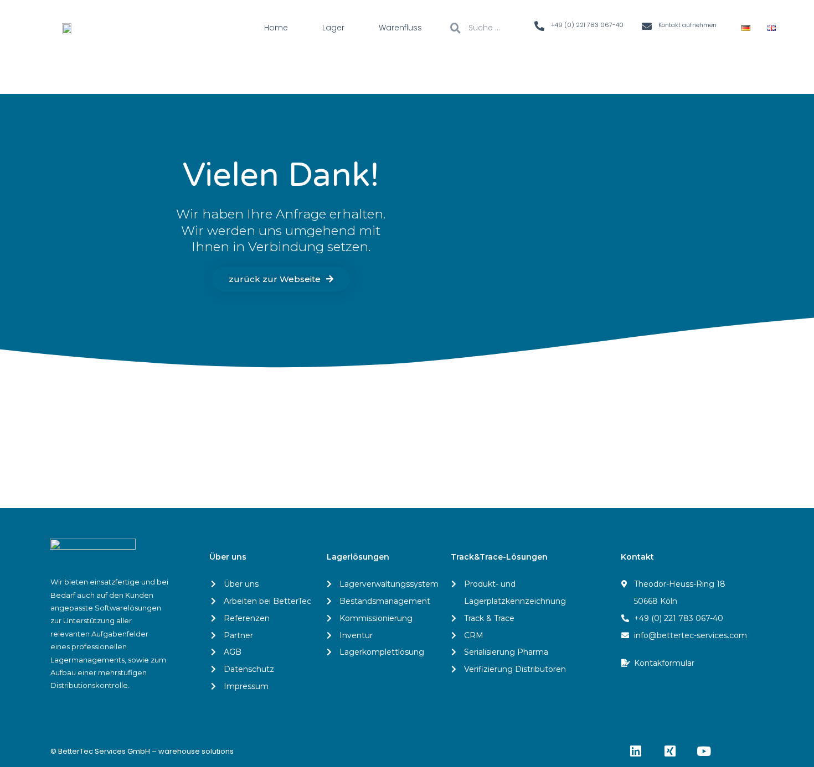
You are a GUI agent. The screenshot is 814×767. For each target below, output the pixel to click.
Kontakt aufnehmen (687, 24)
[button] (281, 279)
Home (276, 27)
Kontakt (637, 557)
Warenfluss (400, 27)
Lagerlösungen (358, 557)
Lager (333, 27)
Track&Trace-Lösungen (499, 557)
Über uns (227, 557)
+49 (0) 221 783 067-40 (587, 24)
